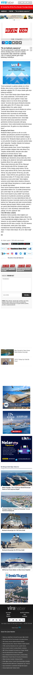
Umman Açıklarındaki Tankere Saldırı (11, 668)
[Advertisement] (16, 329)
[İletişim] (27, 2)
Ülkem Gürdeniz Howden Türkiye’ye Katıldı (12, 659)
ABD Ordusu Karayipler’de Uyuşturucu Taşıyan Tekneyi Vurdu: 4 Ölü (14, 650)
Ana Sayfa (8, 612)
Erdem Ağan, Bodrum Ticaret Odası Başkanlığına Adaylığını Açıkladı (15, 661)
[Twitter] (6, 42)
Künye (8, 614)
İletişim (8, 616)
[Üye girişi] (20, 620)
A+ (31, 48)
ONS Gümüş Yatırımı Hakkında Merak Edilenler (13, 641)
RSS (25, 614)
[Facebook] (3, 42)
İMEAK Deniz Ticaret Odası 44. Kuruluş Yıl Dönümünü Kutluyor (14, 657)
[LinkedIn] (10, 42)
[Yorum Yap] (20, 42)
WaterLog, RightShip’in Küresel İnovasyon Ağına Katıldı (15, 637)
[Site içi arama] (30, 2)
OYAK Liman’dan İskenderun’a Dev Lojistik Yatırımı (14, 646)
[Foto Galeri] (25, 2)
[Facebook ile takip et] (9, 620)
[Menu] (19, 2)
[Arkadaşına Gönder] (13, 42)
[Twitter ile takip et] (13, 620)
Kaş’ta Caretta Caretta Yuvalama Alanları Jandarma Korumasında (14, 648)
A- (31, 50)
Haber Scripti (15, 627)
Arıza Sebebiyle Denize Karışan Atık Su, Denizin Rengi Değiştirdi (14, 655)
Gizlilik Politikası (24, 612)
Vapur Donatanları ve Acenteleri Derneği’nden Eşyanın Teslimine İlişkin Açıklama (14, 666)
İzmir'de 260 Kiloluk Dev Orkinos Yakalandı (13, 652)
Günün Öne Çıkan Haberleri (8, 632)
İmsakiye (24, 616)
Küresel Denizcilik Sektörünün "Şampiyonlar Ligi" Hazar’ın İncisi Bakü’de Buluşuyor (15, 664)
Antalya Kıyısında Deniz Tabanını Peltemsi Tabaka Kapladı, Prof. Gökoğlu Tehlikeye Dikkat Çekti (15, 644)
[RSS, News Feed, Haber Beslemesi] (16, 620)
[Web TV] (22, 2)
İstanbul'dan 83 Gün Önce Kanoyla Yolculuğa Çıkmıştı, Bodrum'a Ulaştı (14, 639)
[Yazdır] (16, 42)
